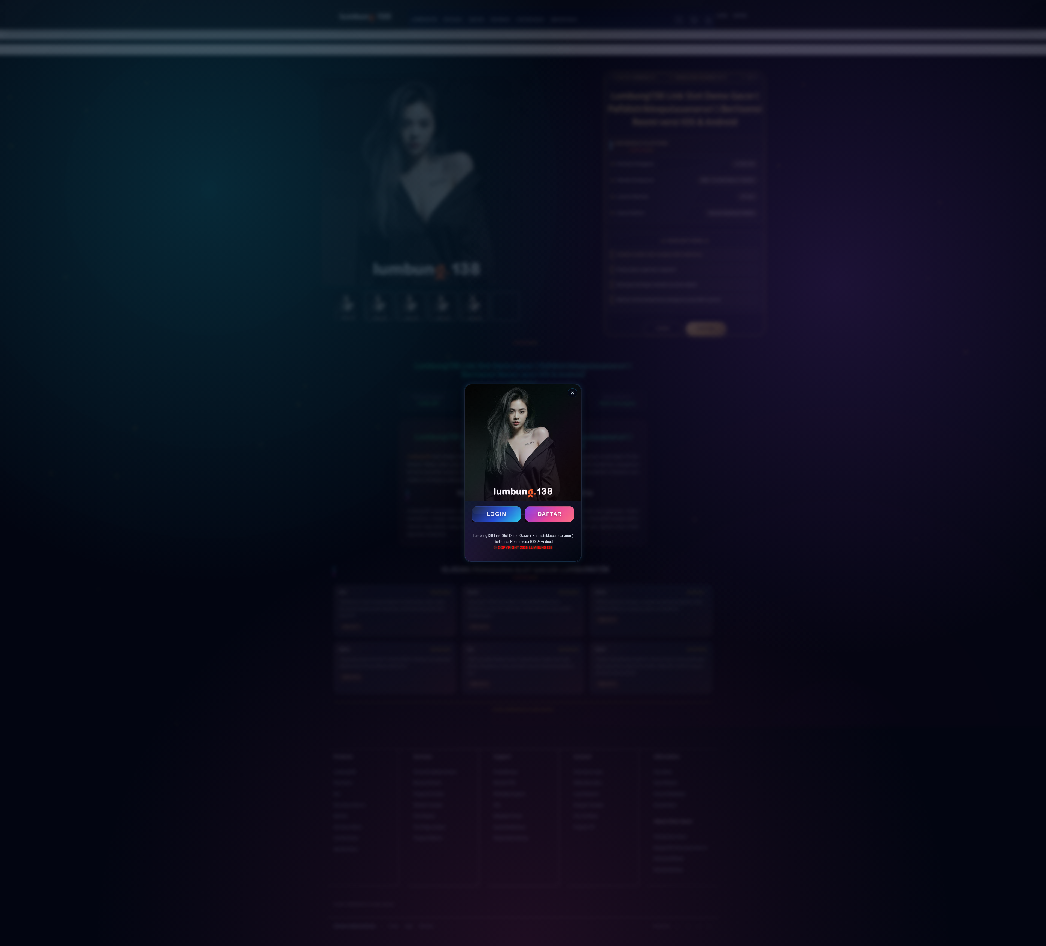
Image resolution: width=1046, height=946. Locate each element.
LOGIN (496, 514)
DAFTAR (550, 514)
